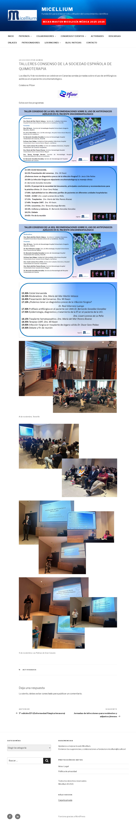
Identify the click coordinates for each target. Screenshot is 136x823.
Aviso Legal (63, 766)
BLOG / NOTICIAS (73, 43)
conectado (47, 693)
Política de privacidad (67, 771)
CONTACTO (91, 43)
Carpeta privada (65, 800)
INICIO (11, 36)
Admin (39, 60)
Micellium (57, 9)
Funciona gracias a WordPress (71, 816)
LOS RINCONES (52, 43)
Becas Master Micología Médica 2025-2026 (74, 22)
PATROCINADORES (31, 43)
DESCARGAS (115, 36)
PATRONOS (24, 36)
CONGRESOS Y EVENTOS (72, 36)
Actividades (30, 670)
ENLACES (12, 43)
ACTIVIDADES (97, 36)
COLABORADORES (45, 36)
